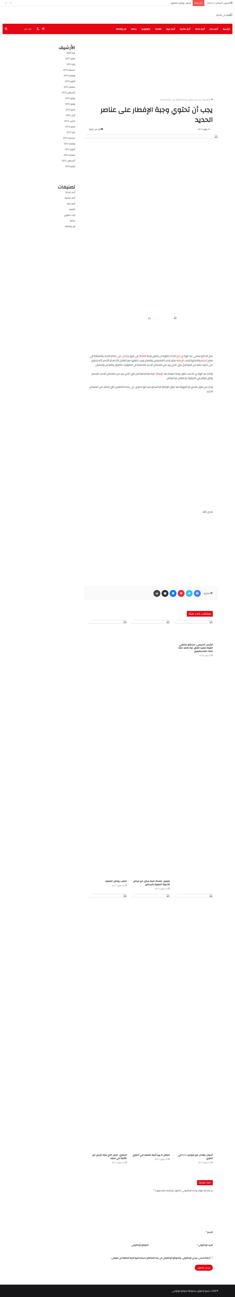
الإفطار (159, 373)
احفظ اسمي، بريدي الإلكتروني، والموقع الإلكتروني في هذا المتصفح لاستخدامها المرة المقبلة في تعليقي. (160, 1258)
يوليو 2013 (70, 98)
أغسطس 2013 (68, 92)
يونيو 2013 (70, 104)
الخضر (204, 360)
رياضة (134, 29)
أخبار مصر (214, 29)
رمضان (125, 355)
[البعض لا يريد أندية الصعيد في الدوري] (151, 1023)
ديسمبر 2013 (69, 70)
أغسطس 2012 (68, 160)
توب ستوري (69, 215)
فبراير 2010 (70, 166)
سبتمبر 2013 (69, 87)
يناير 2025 (71, 53)
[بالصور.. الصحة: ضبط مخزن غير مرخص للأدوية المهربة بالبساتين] (151, 749)
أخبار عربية (170, 29)
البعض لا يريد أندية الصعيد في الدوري (151, 1155)
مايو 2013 (70, 109)
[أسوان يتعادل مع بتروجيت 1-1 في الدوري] (194, 1023)
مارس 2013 (69, 121)
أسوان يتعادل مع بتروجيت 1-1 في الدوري (195, 1157)
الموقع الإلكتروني (139, 1245)
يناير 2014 (71, 64)
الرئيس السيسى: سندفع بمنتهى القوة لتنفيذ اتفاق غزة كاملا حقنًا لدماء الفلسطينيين (195, 647)
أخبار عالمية (185, 29)
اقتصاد (158, 29)
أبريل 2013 (70, 115)
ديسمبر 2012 (69, 138)
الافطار (142, 355)
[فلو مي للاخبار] (224, 15)
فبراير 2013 (70, 126)
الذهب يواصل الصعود (180, 3)
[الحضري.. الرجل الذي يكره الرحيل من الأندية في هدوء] (108, 1023)
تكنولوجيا (145, 29)
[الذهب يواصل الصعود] (108, 749)
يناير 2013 (71, 132)
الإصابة (180, 360)
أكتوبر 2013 (70, 81)
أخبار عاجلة (200, 29)
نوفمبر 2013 (69, 75)
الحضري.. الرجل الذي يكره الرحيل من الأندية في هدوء (109, 1157)
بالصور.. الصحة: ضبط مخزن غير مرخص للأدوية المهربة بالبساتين (151, 883)
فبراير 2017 (70, 58)
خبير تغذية (175, 355)
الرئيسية (226, 29)
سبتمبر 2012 (69, 155)
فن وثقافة (121, 29)
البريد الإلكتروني (205, 1245)
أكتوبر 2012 (70, 149)
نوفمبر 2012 (69, 143)
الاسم (209, 1232)
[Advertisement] (151, 63)
